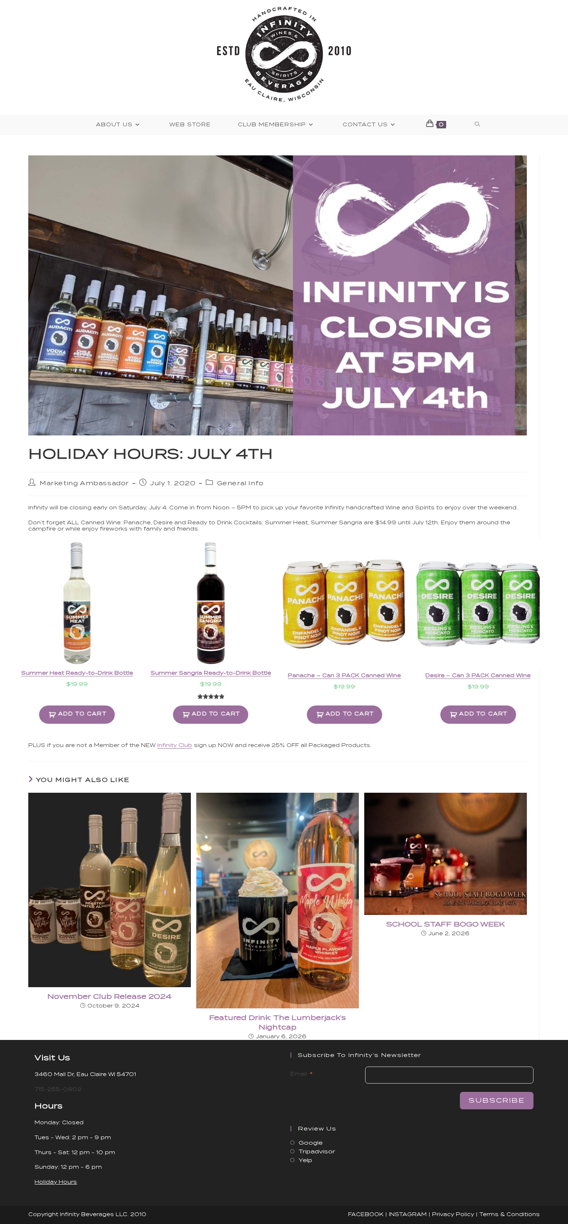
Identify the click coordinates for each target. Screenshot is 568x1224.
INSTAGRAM (408, 1214)
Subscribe (496, 1100)
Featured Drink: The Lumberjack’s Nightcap (277, 1022)
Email (298, 1074)
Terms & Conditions (509, 1214)
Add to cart (82, 713)
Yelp (305, 1160)
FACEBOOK (365, 1214)
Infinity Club (174, 745)
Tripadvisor (317, 1151)
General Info (240, 483)
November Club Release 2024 (109, 996)
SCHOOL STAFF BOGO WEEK (445, 924)
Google (311, 1143)
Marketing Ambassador (84, 483)
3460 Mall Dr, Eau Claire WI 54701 (85, 1074)
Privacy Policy (453, 1214)
